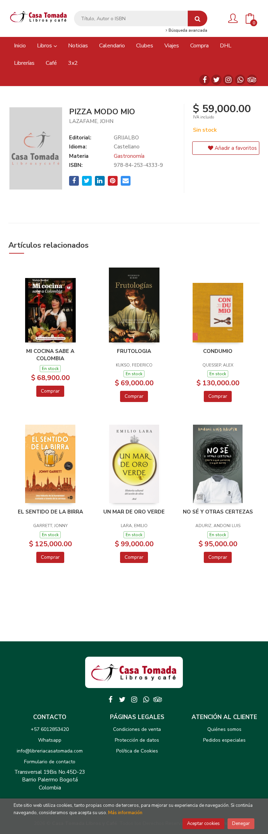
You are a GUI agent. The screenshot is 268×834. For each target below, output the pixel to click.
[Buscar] (197, 18)
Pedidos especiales (224, 740)
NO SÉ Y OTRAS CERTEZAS (218, 511)
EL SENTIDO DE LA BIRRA (50, 511)
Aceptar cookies (203, 823)
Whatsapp (49, 740)
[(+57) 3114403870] (240, 80)
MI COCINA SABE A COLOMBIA (50, 355)
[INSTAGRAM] (228, 80)
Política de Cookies (137, 751)
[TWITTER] (216, 80)
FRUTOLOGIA (134, 351)
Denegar (241, 823)
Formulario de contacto (49, 761)
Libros (45, 45)
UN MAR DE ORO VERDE (134, 511)
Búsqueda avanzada (187, 30)
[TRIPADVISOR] (252, 80)
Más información (125, 813)
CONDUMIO (217, 351)
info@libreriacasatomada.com (50, 751)
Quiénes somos (224, 729)
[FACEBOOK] (204, 80)
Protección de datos (137, 740)
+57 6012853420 (50, 729)
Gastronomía (129, 156)
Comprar (50, 391)
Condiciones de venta (137, 729)
